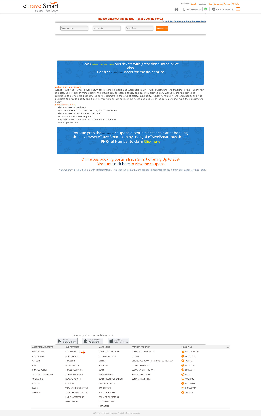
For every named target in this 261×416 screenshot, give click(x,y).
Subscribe (104, 365)
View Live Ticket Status (76, 388)
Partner (227, 4)
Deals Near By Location (111, 378)
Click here (152, 141)
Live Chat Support (74, 397)
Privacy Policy (39, 369)
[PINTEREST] (182, 383)
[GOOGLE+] (182, 365)
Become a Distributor (143, 369)
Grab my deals (106, 374)
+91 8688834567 (194, 9)
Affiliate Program (141, 374)
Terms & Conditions (42, 374)
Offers (102, 360)
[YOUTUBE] (182, 378)
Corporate (218, 4)
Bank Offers (105, 388)
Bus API (135, 356)
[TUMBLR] (182, 392)
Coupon (69, 383)
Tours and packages (109, 351)
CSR (34, 365)
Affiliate (235, 4)
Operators (37, 378)
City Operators (106, 401)
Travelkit (70, 360)
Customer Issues (107, 356)
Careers (36, 360)
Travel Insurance (74, 374)
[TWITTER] (182, 360)
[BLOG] (182, 374)
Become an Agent (140, 365)
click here (122, 163)
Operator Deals (107, 383)
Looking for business (143, 351)
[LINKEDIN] (182, 369)
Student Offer (72, 351)
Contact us (38, 356)
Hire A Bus (104, 406)
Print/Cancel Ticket (225, 9)
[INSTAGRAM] (182, 388)
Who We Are (38, 351)
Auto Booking (72, 356)
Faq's (35, 388)
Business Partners (141, 378)
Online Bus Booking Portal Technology (152, 360)
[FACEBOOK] (182, 356)
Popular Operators (109, 397)
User (211, 4)
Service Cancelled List (76, 392)
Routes (36, 383)
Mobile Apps (71, 401)
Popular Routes (107, 392)
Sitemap (36, 392)
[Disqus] (130, 212)
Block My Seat (72, 365)
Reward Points (73, 378)
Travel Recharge (73, 369)
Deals (101, 369)
